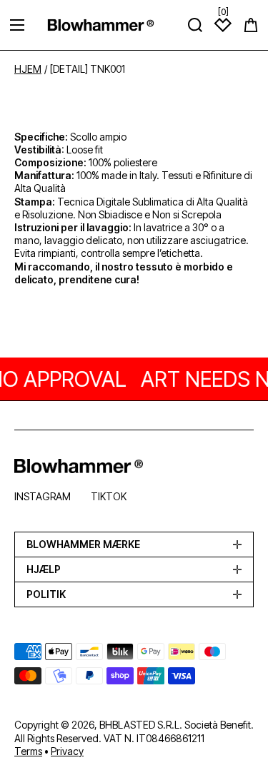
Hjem (27, 69)
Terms (28, 751)
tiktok (108, 496)
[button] (251, 25)
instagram (42, 496)
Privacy (67, 751)
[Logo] (100, 24)
